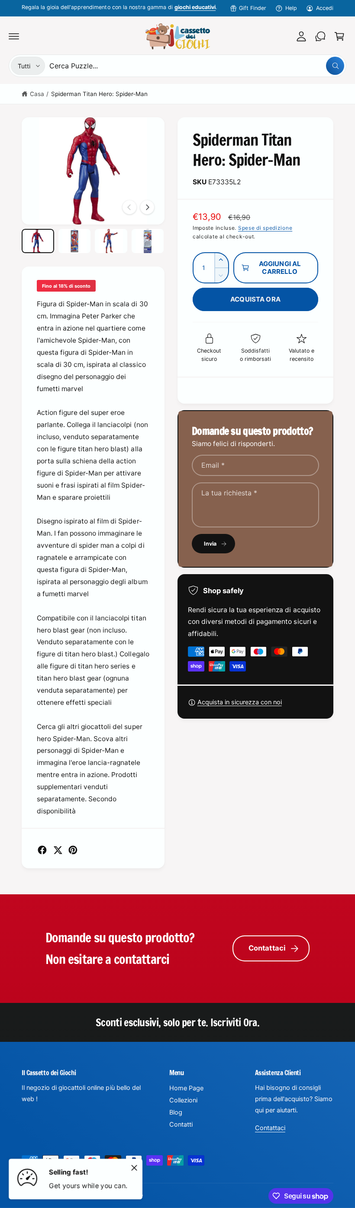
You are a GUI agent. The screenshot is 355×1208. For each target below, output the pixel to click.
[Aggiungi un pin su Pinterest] (73, 850)
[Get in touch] (320, 36)
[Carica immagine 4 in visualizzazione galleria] (148, 241)
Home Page (186, 1088)
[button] (13, 36)
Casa (37, 93)
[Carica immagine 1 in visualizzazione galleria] (38, 241)
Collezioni (183, 1100)
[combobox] (196, 66)
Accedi (324, 8)
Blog (175, 1112)
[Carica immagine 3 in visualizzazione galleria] (111, 241)
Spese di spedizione (265, 228)
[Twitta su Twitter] (57, 850)
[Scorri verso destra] (147, 207)
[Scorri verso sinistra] (129, 207)
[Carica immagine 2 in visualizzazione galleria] (74, 241)
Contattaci (267, 948)
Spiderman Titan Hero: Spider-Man (99, 93)
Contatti (181, 1124)
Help (291, 8)
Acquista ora (255, 299)
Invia (210, 543)
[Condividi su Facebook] (42, 850)
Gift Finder (252, 8)
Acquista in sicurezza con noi (239, 702)
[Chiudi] (134, 1167)
